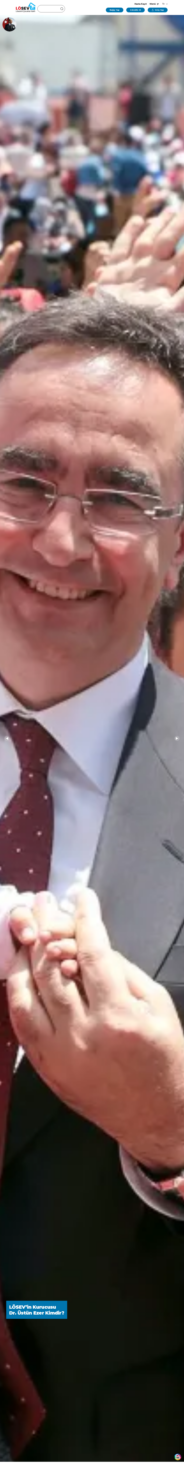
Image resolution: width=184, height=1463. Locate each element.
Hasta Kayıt (141, 4)
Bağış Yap (115, 10)
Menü (153, 4)
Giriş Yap (159, 10)
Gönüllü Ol (135, 10)
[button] (7, 738)
